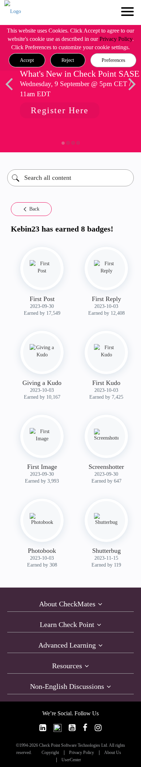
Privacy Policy (115, 39)
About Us (112, 752)
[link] (43, 727)
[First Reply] (106, 267)
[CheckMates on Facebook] (85, 727)
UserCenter (71, 760)
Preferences (113, 60)
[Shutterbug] (106, 519)
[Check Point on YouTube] (72, 727)
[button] (27, 60)
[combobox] (70, 177)
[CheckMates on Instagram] (98, 727)
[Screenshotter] (106, 435)
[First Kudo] (106, 351)
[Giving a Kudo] (42, 351)
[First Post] (42, 267)
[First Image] (42, 435)
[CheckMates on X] (57, 727)
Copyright (50, 752)
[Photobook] (42, 519)
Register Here (58, 110)
